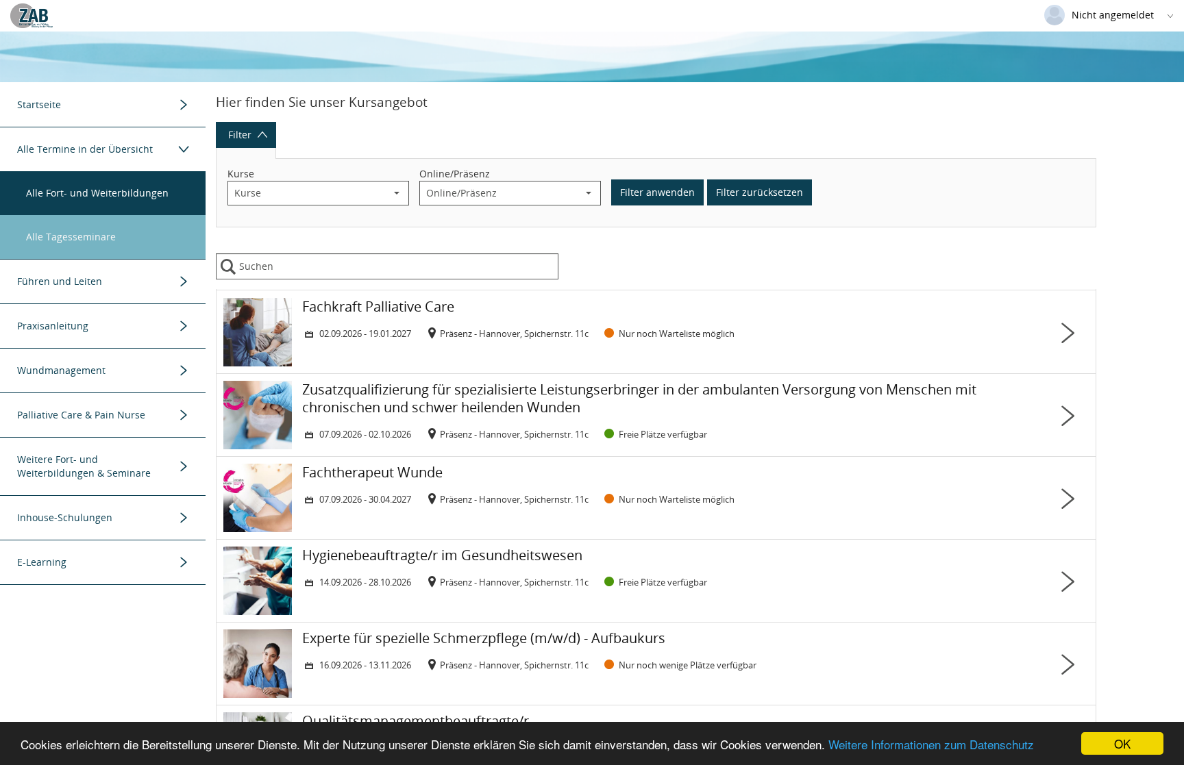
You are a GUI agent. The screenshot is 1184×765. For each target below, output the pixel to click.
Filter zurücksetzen (759, 192)
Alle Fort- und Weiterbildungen (97, 192)
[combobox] (306, 193)
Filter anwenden (657, 192)
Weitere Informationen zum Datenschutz (931, 744)
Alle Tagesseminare (71, 236)
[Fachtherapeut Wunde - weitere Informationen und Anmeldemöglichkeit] (656, 498)
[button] (396, 193)
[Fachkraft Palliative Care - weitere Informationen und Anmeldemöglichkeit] (656, 332)
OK (1122, 743)
